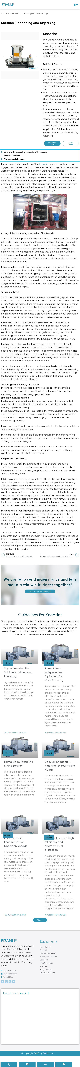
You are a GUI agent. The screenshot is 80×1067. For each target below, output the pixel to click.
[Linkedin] (2, 981)
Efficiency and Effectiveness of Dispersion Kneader (16, 841)
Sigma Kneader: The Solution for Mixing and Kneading (18, 672)
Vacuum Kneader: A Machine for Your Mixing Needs (60, 765)
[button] (77, 4)
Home (4, 13)
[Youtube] (13, 981)
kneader (43, 164)
